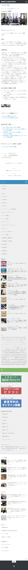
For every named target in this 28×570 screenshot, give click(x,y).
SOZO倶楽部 (5, 547)
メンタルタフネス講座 (14, 347)
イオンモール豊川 (18, 340)
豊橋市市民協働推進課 (13, 155)
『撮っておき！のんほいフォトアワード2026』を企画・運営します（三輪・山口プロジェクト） (17, 271)
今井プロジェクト (12, 153)
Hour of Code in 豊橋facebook (10, 117)
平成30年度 (10, 356)
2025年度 (24, 337)
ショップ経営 (5, 218)
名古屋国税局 (13, 351)
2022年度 (13, 337)
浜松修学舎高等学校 (14, 359)
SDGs (9, 339)
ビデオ (3, 228)
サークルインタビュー (13, 344)
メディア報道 (5, 234)
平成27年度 (23, 354)
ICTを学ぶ (4, 420)
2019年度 (2, 337)
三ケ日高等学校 (17, 349)
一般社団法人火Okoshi (9, 349)
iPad (7, 339)
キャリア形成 (21, 342)
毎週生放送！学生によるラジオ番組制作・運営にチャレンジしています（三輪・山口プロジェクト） (17, 469)
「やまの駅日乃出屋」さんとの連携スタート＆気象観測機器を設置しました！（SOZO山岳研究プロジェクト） (17, 307)
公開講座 (5, 351)
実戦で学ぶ (4, 423)
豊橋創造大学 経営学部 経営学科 (9, 530)
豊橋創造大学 (5, 527)
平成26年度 (18, 354)
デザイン (19, 344)
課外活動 (24, 361)
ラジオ (20, 347)
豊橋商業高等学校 (13, 362)
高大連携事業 (22, 364)
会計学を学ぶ (5, 417)
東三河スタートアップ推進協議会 (12, 357)
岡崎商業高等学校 (17, 352)
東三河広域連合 (23, 357)
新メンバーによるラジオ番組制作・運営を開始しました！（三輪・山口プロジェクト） (17, 322)
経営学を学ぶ (5, 414)
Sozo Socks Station (13, 339)
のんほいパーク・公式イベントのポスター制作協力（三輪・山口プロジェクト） (17, 516)
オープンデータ (8, 342)
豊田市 (14, 364)
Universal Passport (6, 544)
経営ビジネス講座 (6, 537)
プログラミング (22, 345)
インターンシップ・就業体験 (8, 209)
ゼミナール (4, 222)
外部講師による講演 (6, 241)
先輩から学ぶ (5, 430)
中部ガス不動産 (23, 349)
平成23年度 (4, 354)
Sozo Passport (5, 550)
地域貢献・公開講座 (6, 238)
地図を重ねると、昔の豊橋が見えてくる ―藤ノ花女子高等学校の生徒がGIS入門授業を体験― (16, 279)
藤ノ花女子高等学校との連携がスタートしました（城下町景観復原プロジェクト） (17, 495)
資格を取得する (5, 436)
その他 (3, 206)
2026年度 (2, 339)
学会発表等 (6, 352)
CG (5, 339)
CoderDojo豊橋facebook (8, 116)
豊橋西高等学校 (10, 364)
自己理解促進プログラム (9, 361)
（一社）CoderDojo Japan (6, 157)
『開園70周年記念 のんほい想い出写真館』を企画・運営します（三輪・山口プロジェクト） (17, 476)
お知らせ (4, 202)
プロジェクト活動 (6, 231)
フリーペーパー (5, 345)
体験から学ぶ (5, 426)
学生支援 (4, 244)
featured (4, 196)
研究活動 (4, 254)
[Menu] (26, 1)
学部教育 (4, 247)
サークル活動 (5, 215)
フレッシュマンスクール (13, 345)
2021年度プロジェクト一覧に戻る (14, 163)
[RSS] (26, 182)
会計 (2, 351)
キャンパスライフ (6, 439)
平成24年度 (9, 354)
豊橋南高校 (8, 362)
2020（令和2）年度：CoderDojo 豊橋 (11, 127)
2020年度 (6, 337)
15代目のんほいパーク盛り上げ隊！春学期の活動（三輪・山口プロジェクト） (17, 285)
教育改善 (4, 250)
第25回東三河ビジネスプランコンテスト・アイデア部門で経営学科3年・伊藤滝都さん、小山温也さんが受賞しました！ (17, 510)
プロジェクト (4, 8)
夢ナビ (17, 351)
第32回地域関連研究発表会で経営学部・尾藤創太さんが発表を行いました (17, 502)
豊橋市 (19, 362)
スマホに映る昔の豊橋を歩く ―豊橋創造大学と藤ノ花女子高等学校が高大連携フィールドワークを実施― (17, 293)
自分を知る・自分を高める (8, 433)
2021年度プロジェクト (14, 8)
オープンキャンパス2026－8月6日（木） (16, 299)
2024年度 (20, 337)
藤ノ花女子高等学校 (18, 361)
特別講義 (20, 359)
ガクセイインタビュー (7, 212)
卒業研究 (8, 351)
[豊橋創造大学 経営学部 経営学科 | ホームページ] (11, 1)
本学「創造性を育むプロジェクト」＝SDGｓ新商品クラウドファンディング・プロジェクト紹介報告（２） (17, 484)
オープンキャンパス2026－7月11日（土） (16, 313)
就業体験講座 (11, 352)
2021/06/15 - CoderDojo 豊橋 (9, 146)
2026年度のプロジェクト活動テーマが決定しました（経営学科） (17, 328)
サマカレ (6, 344)
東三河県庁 (8, 359)
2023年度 (17, 337)
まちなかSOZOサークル (10, 340)
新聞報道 (4, 357)
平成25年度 (13, 354)
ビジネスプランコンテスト (8, 225)
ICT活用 (4, 199)
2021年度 (10, 337)
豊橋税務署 (4, 364)
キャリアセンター (14, 342)
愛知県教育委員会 (16, 356)
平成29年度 (6, 356)
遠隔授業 (18, 364)
